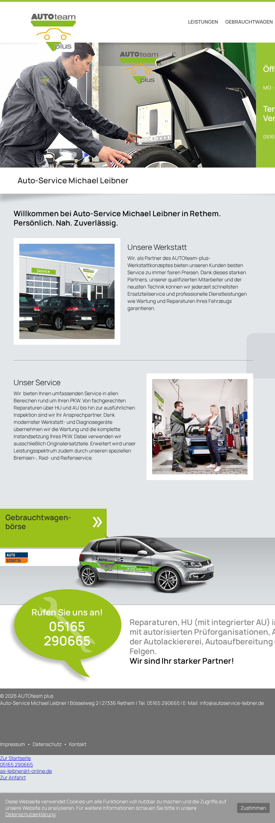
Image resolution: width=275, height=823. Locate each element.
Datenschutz (47, 744)
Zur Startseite (15, 758)
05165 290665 (67, 633)
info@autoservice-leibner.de (232, 702)
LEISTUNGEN (203, 21)
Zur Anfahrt (13, 777)
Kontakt (77, 744)
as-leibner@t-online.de (26, 771)
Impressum (12, 744)
